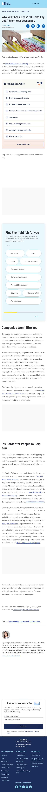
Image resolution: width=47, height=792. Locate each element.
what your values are (10, 523)
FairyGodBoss (5, 780)
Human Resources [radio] (30, 261)
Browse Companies (7, 765)
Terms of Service (28, 731)
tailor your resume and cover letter (23, 392)
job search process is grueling (16, 63)
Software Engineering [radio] (18, 277)
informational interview (35, 502)
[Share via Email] (43, 26)
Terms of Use (5, 771)
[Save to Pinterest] (41, 34)
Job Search (15, 11)
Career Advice (6, 11)
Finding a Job (25, 11)
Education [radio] (13, 293)
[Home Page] (7, 4)
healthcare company (9, 495)
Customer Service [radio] (16, 269)
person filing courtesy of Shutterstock (24, 621)
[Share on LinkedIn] (38, 26)
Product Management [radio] (18, 285)
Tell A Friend (34, 766)
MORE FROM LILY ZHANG (11, 656)
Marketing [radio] (13, 253)
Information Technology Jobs (23, 771)
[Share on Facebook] (28, 26)
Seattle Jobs (19, 761)
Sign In (35, 4)
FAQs (2, 758)
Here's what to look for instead (28, 542)
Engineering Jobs (21, 765)
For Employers (35, 755)
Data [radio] (12, 261)
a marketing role (35, 492)
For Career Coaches (37, 763)
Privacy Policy (5, 774)
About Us (4, 755)
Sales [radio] (32, 253)
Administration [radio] (15, 301)
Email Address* (11, 716)
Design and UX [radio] (31, 293)
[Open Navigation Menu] (44, 4)
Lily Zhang (6, 25)
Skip (36, 316)
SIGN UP (23, 726)
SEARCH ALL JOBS (23, 144)
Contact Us (4, 777)
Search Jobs (5, 761)
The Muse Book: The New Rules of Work (37, 759)
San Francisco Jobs (22, 758)
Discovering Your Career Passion (26, 609)
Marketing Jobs (20, 768)
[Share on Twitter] (33, 26)
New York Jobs (20, 755)
